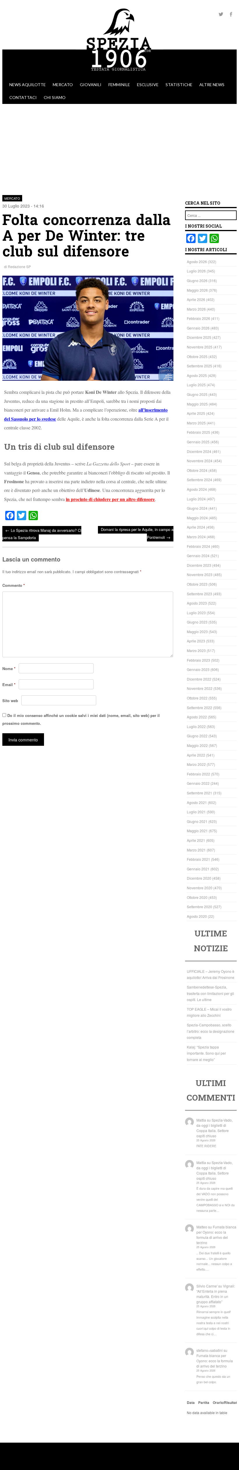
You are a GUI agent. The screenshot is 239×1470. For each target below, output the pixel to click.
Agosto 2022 (197, 716)
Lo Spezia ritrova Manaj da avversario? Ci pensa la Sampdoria (41, 534)
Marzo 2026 (196, 309)
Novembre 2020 (199, 887)
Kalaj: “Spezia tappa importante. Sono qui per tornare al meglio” (206, 1053)
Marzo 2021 (196, 849)
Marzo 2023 (196, 650)
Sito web (10, 700)
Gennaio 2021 (198, 868)
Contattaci (23, 97)
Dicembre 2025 (199, 337)
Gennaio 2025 (198, 441)
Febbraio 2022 (198, 773)
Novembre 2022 (199, 688)
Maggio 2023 (197, 631)
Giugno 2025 (197, 394)
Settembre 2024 (199, 479)
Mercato (63, 84)
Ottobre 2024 (197, 470)
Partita (203, 1402)
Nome (8, 668)
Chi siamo (55, 97)
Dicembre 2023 (199, 565)
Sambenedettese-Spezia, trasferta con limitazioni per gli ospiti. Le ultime (210, 993)
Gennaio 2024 (198, 555)
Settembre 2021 (199, 792)
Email (8, 684)
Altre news (211, 84)
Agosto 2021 (197, 802)
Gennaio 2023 (198, 669)
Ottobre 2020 (197, 897)
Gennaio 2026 (198, 327)
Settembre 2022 (199, 707)
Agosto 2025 (197, 375)
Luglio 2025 (196, 384)
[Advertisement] (119, 147)
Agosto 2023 (197, 603)
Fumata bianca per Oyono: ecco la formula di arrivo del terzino (216, 1234)
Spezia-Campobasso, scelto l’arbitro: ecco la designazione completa (210, 1031)
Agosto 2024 (197, 489)
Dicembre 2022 (199, 678)
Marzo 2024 (196, 536)
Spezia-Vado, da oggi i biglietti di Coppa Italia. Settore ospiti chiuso (214, 1127)
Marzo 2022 (196, 764)
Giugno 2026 (197, 280)
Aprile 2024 (196, 527)
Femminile (119, 84)
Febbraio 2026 (198, 318)
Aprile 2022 (196, 754)
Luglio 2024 (196, 498)
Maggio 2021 (197, 830)
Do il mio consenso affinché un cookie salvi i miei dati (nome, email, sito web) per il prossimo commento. (81, 719)
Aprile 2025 (196, 413)
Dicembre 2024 (199, 451)
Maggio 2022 (197, 745)
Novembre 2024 (199, 460)
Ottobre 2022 (197, 697)
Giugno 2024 (197, 508)
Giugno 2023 (197, 621)
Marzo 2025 (196, 422)
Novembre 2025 (199, 346)
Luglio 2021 (196, 811)
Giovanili (90, 84)
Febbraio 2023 (198, 660)
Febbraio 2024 (198, 546)
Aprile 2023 (196, 640)
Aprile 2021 (196, 840)
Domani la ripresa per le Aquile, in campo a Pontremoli (137, 533)
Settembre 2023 (199, 593)
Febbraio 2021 (198, 859)
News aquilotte (27, 84)
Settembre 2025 (199, 365)
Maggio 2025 (197, 403)
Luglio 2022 (196, 726)
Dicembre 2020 (199, 878)
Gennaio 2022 (198, 783)
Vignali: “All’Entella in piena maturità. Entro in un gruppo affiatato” (215, 1293)
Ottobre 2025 (197, 356)
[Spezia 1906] (119, 75)
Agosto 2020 (197, 916)
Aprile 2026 (196, 299)
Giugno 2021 (197, 821)
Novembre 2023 (199, 574)
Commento (13, 585)
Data (191, 1402)
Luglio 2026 (196, 270)
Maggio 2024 (197, 517)
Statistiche (179, 84)
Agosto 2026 (197, 261)
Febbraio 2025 (198, 432)
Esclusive (148, 84)
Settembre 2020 (199, 906)
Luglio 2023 (196, 612)
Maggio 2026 (197, 290)
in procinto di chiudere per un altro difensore (110, 499)
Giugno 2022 (197, 735)
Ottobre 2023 (197, 584)
